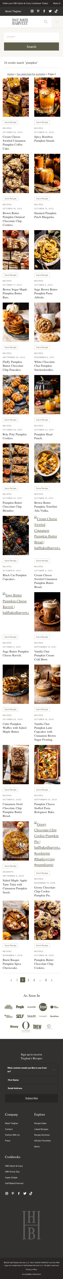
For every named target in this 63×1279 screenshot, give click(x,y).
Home (10, 74)
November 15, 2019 (44, 883)
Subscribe (31, 1098)
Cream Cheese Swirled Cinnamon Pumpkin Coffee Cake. (14, 142)
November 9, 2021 (44, 357)
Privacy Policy (31, 1269)
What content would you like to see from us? (27, 1070)
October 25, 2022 (13, 132)
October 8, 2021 (12, 570)
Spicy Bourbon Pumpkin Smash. (44, 139)
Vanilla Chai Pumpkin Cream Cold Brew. (44, 655)
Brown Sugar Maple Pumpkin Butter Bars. (15, 293)
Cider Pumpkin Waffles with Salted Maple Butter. (14, 728)
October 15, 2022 (44, 208)
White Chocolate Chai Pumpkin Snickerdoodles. (44, 366)
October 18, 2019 (44, 955)
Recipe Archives (42, 1135)
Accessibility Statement (31, 1274)
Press (7, 1140)
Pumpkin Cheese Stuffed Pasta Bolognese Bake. (44, 808)
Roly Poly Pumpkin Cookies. (15, 436)
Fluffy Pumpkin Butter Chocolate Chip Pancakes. (13, 366)
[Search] (46, 22)
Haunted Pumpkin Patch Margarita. (45, 215)
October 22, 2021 (12, 498)
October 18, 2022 (12, 208)
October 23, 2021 (44, 430)
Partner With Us (12, 1135)
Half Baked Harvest (20, 22)
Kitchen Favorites (42, 1140)
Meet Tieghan (11, 1123)
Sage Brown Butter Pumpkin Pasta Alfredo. (45, 293)
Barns (37, 1146)
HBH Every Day (12, 1171)
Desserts (8, 872)
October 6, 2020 (12, 799)
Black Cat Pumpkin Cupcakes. (15, 577)
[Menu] (57, 22)
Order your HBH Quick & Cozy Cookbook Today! (25, 3)
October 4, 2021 (12, 647)
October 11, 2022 (12, 285)
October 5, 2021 (43, 570)
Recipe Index (40, 1123)
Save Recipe (10, 122)
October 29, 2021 (12, 430)
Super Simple (11, 1177)
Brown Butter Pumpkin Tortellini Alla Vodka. (45, 506)
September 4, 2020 (13, 876)
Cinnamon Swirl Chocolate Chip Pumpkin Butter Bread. (13, 810)
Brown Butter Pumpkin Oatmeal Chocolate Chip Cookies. (14, 219)
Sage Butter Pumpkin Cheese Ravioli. (16, 653)
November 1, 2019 (12, 955)
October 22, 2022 (44, 132)
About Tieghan (13, 11)
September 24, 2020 (45, 799)
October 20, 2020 (13, 719)
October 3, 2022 (43, 285)
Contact (9, 1129)
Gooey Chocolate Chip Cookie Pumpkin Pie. (44, 891)
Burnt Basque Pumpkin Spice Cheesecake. (12, 964)
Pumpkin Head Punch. (43, 436)
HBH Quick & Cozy (14, 1166)
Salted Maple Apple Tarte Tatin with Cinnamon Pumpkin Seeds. (15, 886)
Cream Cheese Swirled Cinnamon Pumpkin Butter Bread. (45, 581)
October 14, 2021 (44, 498)
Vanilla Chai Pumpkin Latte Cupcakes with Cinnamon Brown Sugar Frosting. (45, 732)
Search (31, 46)
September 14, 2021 (45, 647)
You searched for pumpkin (30, 74)
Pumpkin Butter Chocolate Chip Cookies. (44, 964)
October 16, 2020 (44, 719)
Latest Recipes (41, 1129)
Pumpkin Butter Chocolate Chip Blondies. (12, 506)
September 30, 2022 (14, 357)
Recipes (7, 128)
